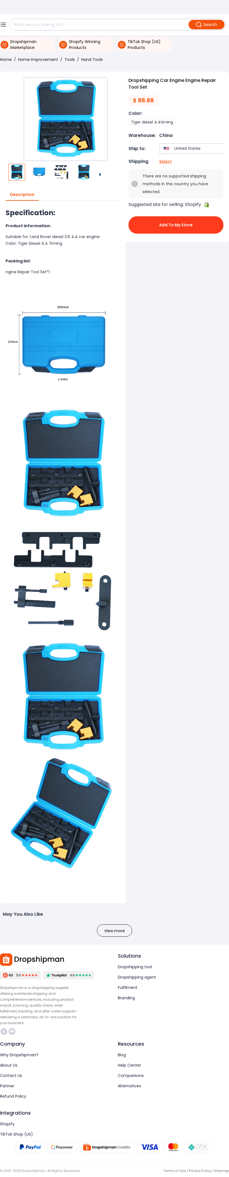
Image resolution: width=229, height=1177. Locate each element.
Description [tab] (22, 194)
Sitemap (221, 1170)
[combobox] (193, 148)
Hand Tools (92, 59)
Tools (70, 59)
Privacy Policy (200, 1170)
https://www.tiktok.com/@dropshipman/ (5, 1031)
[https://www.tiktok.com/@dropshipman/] (4, 1031)
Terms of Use (174, 1170)
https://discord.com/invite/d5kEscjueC (13, 1031)
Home (6, 59)
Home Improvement (38, 59)
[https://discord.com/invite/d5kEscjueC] (12, 1031)
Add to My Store (176, 225)
